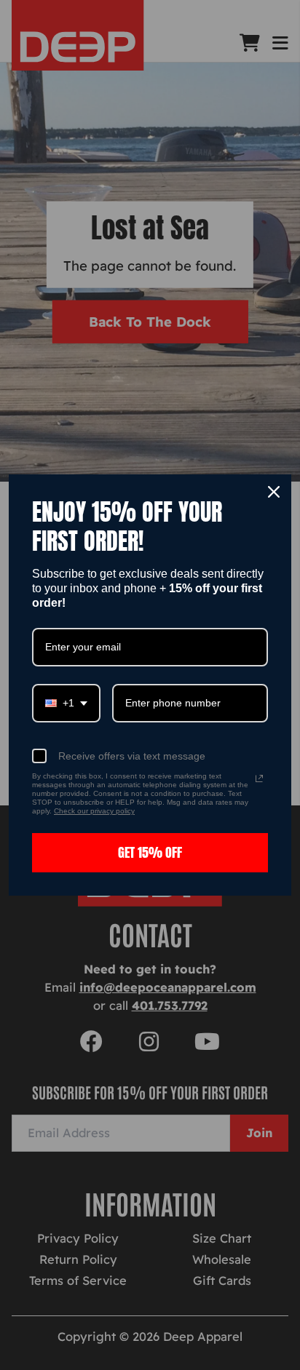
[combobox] (66, 703)
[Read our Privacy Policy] (259, 778)
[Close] (273, 491)
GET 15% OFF (150, 852)
